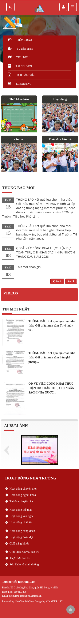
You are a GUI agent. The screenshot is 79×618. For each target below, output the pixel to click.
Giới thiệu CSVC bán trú (24, 551)
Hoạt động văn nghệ (21, 516)
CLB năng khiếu (19, 543)
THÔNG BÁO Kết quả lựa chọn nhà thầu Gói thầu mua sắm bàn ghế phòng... (51, 357)
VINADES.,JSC (54, 601)
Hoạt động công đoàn (22, 530)
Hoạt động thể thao (20, 509)
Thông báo (24, 39)
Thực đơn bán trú (60, 139)
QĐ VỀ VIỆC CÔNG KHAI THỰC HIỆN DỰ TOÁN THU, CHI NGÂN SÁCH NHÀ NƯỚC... (51, 388)
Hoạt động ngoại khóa (22, 495)
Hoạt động (60, 99)
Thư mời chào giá (28, 267)
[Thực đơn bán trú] (60, 157)
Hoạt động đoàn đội (21, 537)
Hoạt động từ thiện (20, 522)
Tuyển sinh (25, 48)
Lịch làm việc (26, 74)
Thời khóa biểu (19, 99)
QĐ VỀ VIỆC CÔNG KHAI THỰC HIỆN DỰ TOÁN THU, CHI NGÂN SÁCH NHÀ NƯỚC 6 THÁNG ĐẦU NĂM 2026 (45, 252)
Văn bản (18, 139)
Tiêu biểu (22, 57)
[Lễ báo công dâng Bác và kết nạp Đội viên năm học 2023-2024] (39, 450)
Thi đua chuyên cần (21, 501)
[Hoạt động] (60, 117)
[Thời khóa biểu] (19, 117)
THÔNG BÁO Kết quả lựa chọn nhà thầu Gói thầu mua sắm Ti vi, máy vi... (51, 326)
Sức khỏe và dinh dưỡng (24, 564)
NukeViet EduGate (24, 601)
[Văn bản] (19, 157)
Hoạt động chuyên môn (23, 488)
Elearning (23, 83)
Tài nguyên (24, 66)
